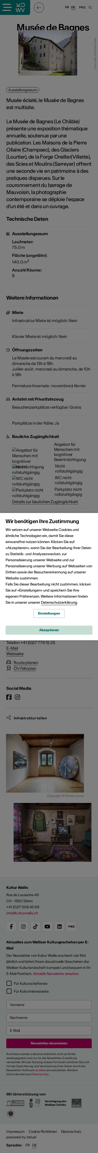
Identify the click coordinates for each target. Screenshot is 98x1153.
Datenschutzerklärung (59, 602)
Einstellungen (49, 613)
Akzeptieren (49, 630)
